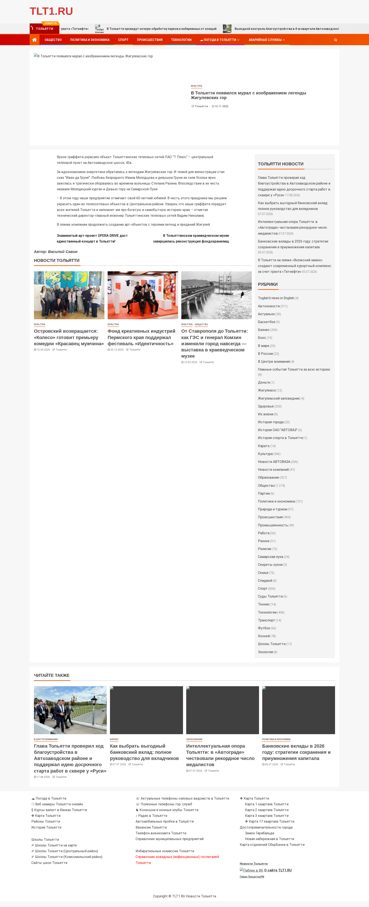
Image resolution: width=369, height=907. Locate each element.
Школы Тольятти (272, 644)
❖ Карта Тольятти (254, 798)
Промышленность (273, 525)
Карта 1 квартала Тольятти (266, 804)
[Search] (335, 40)
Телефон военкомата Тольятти (161, 833)
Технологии (181, 40)
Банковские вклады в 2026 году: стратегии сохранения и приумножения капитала (296, 752)
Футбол (264, 628)
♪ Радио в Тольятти (151, 816)
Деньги (264, 382)
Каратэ (263, 446)
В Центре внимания (274, 362)
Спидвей (265, 581)
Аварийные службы (265, 40)
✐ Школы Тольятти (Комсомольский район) (66, 857)
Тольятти (201, 106)
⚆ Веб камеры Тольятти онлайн (57, 804)
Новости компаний (273, 470)
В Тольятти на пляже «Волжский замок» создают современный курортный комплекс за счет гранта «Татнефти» (294, 266)
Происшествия (150, 40)
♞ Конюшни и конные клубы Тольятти (167, 810)
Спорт (123, 40)
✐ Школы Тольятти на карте (54, 845)
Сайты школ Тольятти (49, 863)
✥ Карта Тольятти (45, 816)
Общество (53, 40)
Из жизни (265, 414)
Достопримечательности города (266, 827)
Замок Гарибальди (259, 833)
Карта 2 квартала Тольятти (266, 810)
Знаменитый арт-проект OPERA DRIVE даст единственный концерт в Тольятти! (92, 238)
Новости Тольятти (254, 863)
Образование (268, 477)
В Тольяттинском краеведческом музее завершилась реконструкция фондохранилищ (191, 238)
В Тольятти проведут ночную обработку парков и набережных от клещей (133, 28)
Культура (196, 86)
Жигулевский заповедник (279, 398)
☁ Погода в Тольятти (218, 40)
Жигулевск (267, 390)
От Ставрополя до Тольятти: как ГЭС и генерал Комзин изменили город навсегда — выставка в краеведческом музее (214, 343)
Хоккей (264, 636)
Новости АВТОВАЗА (274, 462)
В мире (263, 346)
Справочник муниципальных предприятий (170, 839)
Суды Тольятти (270, 596)
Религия (264, 549)
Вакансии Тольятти (151, 827)
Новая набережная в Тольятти (269, 839)
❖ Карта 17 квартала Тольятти (269, 821)
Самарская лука (270, 557)
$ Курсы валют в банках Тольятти (59, 810)
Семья (263, 573)
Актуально (266, 314)
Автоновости (269, 306)
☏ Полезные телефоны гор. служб (164, 804)
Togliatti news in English (276, 298)
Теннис (264, 604)
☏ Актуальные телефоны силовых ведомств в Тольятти (182, 798)
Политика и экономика (90, 40)
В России (265, 354)
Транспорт (266, 620)
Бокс (262, 338)
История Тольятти (46, 827)
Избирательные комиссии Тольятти (165, 851)
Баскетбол (266, 322)
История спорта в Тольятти (280, 438)
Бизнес (264, 330)
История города (271, 422)
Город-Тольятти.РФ (252, 876)
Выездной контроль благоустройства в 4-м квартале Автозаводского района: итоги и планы (276, 28)
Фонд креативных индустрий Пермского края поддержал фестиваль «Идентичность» (142, 337)
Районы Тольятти (45, 821)
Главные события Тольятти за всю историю (294, 369)
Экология (265, 652)
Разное (263, 541)
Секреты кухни (270, 565)
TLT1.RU (51, 11)
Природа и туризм (272, 509)
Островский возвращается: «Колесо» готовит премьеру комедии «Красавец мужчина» (69, 337)
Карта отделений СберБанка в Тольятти (272, 845)
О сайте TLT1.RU (278, 870)
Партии (264, 493)
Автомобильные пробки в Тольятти (165, 821)
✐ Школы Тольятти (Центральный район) (64, 851)
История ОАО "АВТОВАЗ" (277, 430)
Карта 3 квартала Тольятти (266, 816)
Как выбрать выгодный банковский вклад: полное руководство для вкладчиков (144, 752)
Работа (263, 533)
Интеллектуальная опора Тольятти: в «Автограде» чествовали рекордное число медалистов (292, 227)
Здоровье (266, 406)
